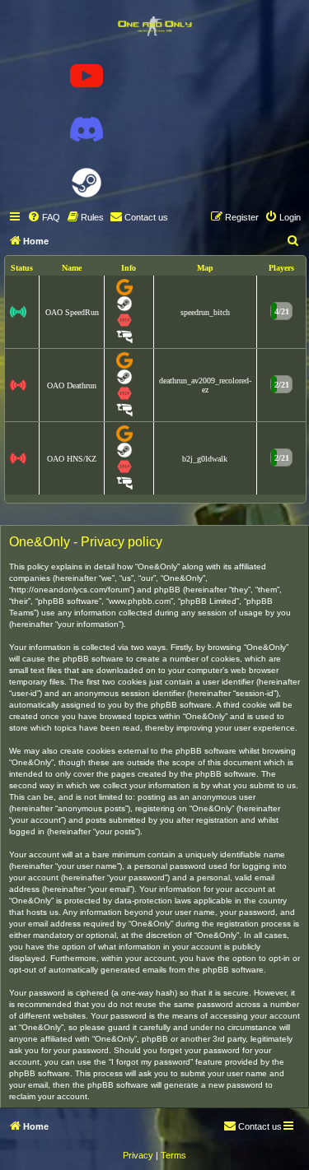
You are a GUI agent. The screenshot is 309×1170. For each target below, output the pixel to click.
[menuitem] (43, 217)
